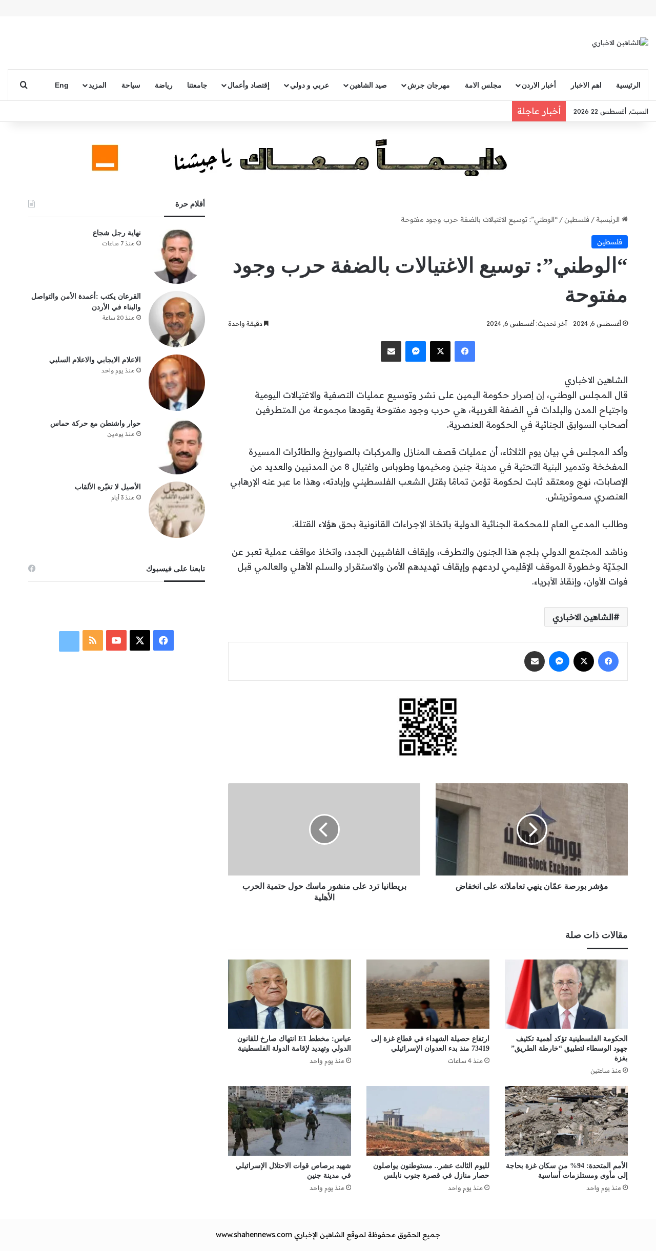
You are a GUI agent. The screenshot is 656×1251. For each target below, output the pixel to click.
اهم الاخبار (586, 85)
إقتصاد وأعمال (249, 85)
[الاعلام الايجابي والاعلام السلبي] (177, 383)
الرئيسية (628, 85)
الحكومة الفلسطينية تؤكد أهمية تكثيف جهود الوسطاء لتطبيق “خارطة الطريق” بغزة (569, 1048)
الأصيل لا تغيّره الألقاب (108, 487)
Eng (62, 85)
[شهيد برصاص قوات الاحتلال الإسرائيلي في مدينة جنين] (289, 1120)
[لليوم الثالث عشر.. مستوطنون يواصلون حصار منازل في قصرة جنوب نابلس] (427, 1120)
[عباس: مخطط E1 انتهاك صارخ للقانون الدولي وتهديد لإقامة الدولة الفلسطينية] (289, 994)
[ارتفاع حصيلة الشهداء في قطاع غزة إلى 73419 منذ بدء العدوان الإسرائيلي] (427, 994)
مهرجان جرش (428, 85)
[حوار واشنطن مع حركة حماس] (177, 446)
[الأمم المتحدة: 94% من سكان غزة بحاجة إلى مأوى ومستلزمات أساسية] (566, 1120)
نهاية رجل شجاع (117, 233)
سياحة (130, 85)
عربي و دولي (309, 85)
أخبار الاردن (539, 85)
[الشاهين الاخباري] (620, 42)
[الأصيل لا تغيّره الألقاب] (177, 510)
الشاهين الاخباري (582, 617)
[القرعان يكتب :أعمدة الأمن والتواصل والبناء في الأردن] (177, 319)
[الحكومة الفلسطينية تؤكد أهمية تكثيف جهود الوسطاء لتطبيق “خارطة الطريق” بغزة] (566, 994)
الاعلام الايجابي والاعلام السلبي (95, 360)
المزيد (98, 85)
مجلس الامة (483, 85)
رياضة (164, 85)
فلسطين (576, 219)
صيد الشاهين (368, 85)
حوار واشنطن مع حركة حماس (95, 423)
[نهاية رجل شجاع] (177, 255)
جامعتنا (197, 85)
